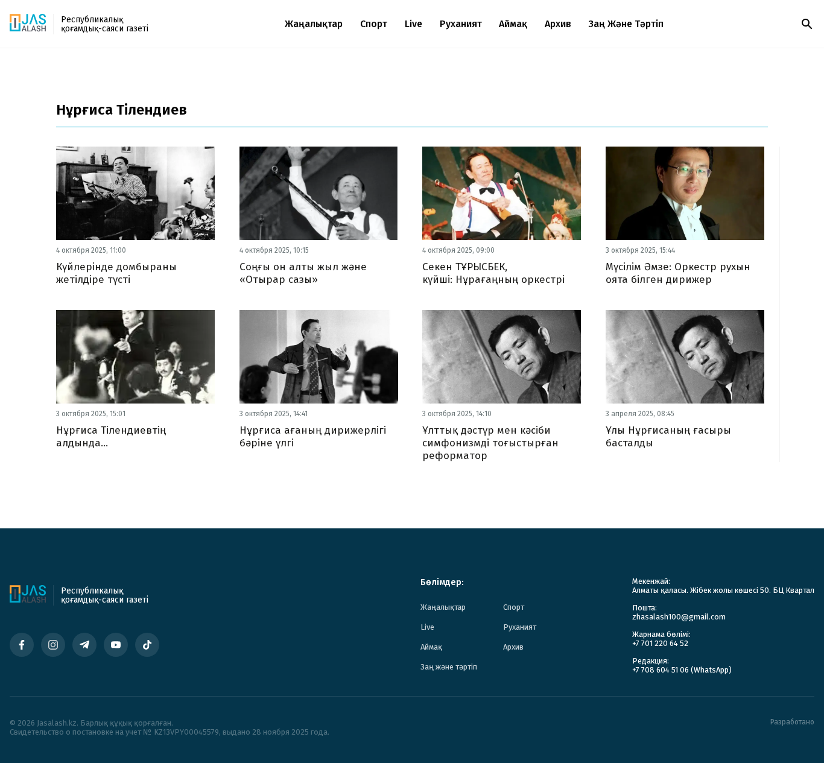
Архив (558, 24)
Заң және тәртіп (626, 24)
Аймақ (513, 24)
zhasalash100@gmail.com (679, 616)
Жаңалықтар (314, 24)
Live (413, 24)
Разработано (792, 722)
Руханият (461, 24)
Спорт (373, 24)
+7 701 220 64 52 (660, 643)
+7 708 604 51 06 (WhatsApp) (682, 669)
